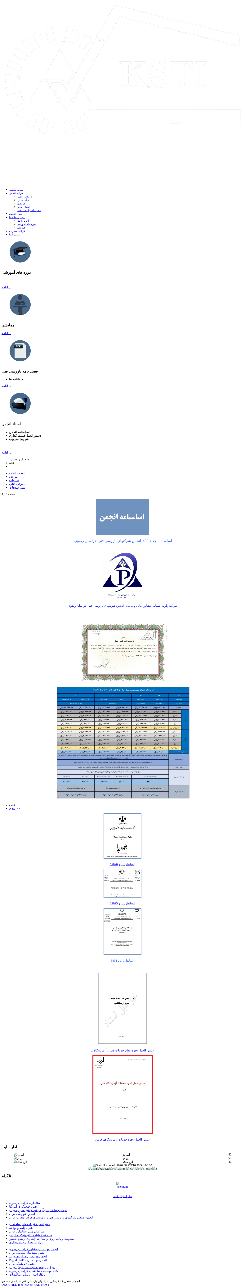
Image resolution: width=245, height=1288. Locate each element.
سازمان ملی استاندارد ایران (26, 1231)
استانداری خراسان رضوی (25, 1202)
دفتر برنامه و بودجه (21, 1227)
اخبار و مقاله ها (17, 217)
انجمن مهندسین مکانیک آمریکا (28, 1260)
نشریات (14, 480)
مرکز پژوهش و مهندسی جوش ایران (32, 1267)
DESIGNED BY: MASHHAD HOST (25, 1284)
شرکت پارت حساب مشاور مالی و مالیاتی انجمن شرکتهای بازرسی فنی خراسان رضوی (122, 605)
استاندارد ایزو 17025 (122, 903)
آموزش (14, 476)
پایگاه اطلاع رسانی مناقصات (27, 1274)
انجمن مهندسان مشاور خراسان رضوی (33, 1249)
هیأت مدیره (23, 200)
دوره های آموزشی (26, 224)
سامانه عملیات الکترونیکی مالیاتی (30, 1235)
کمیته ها (21, 203)
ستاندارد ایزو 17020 (122, 864)
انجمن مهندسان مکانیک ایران (27, 1252)
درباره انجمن (16, 193)
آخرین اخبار (23, 220)
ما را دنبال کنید (122, 1196)
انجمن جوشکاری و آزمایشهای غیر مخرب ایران (38, 1210)
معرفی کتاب (17, 484)
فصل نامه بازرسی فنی (29, 210)
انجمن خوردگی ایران (22, 1213)
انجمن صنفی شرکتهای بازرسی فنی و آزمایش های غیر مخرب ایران (51, 1217)
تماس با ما (14, 234)
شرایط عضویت (17, 231)
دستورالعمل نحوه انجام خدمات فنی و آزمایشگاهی (122, 1050)
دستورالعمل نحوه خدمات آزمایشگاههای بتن (122, 1139)
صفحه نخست (16, 189)
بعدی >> (14, 808)
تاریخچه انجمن (24, 196)
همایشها (21, 227)
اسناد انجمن (23, 207)
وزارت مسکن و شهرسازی (26, 1242)
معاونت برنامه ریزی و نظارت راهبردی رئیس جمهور (41, 1238)
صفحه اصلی (17, 473)
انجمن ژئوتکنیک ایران (22, 1263)
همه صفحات (17, 487)
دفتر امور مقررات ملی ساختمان (29, 1224)
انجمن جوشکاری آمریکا (23, 1206)
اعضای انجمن (16, 213)
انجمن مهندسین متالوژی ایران (28, 1256)
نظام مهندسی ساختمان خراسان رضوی (34, 1270)
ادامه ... (6, 287)
